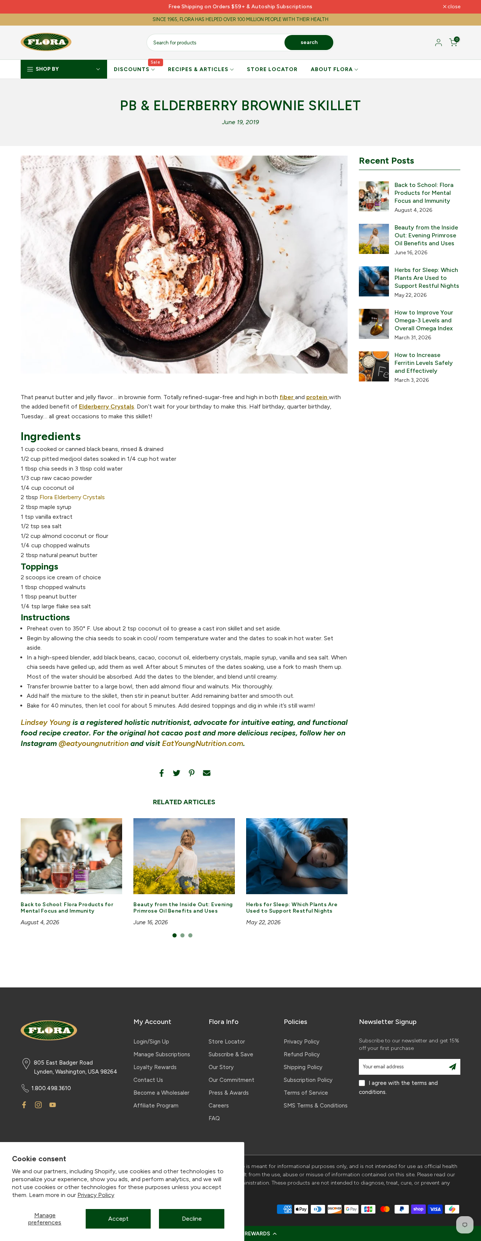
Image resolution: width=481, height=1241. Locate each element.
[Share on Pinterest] (191, 773)
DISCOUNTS (137, 69)
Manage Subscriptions (161, 1054)
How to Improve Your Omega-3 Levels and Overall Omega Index (424, 320)
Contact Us (148, 1080)
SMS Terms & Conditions (316, 1105)
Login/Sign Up (151, 1041)
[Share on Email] (206, 773)
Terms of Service (306, 1092)
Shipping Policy (303, 1067)
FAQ (214, 1118)
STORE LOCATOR (272, 69)
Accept (118, 1218)
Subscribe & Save (231, 1054)
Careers (219, 1105)
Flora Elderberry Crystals (72, 497)
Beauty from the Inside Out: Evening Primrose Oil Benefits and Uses (183, 908)
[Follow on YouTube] (52, 1104)
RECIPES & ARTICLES (198, 69)
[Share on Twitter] (176, 773)
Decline (192, 1218)
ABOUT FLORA (332, 69)
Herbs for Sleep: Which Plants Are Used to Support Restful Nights (292, 908)
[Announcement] (240, 7)
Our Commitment (231, 1080)
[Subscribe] (452, 1066)
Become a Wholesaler (161, 1092)
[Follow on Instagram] (38, 1104)
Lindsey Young (46, 722)
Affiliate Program (155, 1105)
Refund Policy (302, 1054)
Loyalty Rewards (155, 1067)
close (31, 6)
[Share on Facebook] (161, 773)
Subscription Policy (308, 1080)
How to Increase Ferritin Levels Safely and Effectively (424, 362)
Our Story (221, 1067)
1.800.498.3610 (51, 1088)
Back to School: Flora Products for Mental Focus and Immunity (67, 908)
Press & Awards (229, 1092)
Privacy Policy (95, 1194)
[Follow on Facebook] (24, 1104)
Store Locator (227, 1041)
